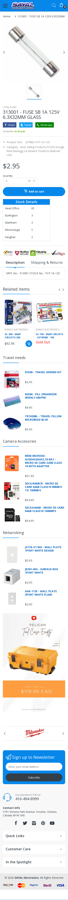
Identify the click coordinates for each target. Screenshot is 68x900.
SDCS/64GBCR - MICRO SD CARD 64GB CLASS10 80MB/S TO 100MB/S (43, 487)
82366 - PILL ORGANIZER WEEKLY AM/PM (41, 396)
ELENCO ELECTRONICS (16, 329)
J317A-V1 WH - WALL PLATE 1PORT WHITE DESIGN (43, 549)
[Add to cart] (29, 343)
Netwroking (13, 532)
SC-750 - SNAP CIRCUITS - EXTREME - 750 (49, 336)
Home (6, 16)
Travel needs (14, 357)
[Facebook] (16, 824)
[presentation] (59, 290)
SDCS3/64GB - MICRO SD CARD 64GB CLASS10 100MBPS (44, 509)
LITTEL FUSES (9, 107)
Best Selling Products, (33, 147)
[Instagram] (34, 824)
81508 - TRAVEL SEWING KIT (43, 372)
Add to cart (36, 191)
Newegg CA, (20, 151)
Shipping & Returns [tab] (47, 262)
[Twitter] (25, 824)
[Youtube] (52, 824)
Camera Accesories (19, 441)
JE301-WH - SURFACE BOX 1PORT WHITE (41, 571)
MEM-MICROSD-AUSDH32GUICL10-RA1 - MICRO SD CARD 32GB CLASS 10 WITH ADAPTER (43, 461)
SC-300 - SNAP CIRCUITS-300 (13, 336)
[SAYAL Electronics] (23, 6)
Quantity (8, 175)
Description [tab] (15, 262)
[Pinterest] (43, 824)
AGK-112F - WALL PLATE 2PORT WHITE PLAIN (41, 593)
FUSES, (51, 147)
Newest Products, (39, 151)
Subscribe (34, 777)
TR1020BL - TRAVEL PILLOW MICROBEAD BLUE (43, 418)
